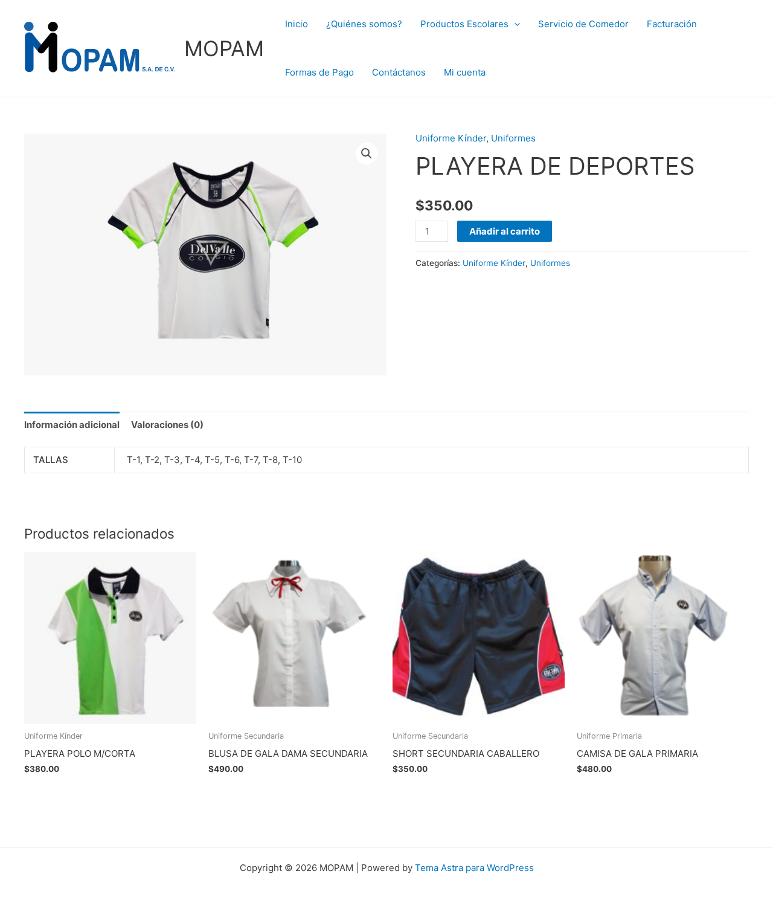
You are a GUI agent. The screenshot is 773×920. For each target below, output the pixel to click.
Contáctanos (399, 72)
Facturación (672, 24)
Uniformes (513, 138)
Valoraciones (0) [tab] (167, 424)
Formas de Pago (319, 72)
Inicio (296, 24)
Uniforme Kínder (450, 138)
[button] (514, 24)
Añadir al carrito (504, 231)
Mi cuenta (465, 72)
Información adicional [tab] (72, 424)
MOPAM (224, 48)
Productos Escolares (464, 24)
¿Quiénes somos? (364, 24)
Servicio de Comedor (583, 24)
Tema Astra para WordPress (474, 867)
